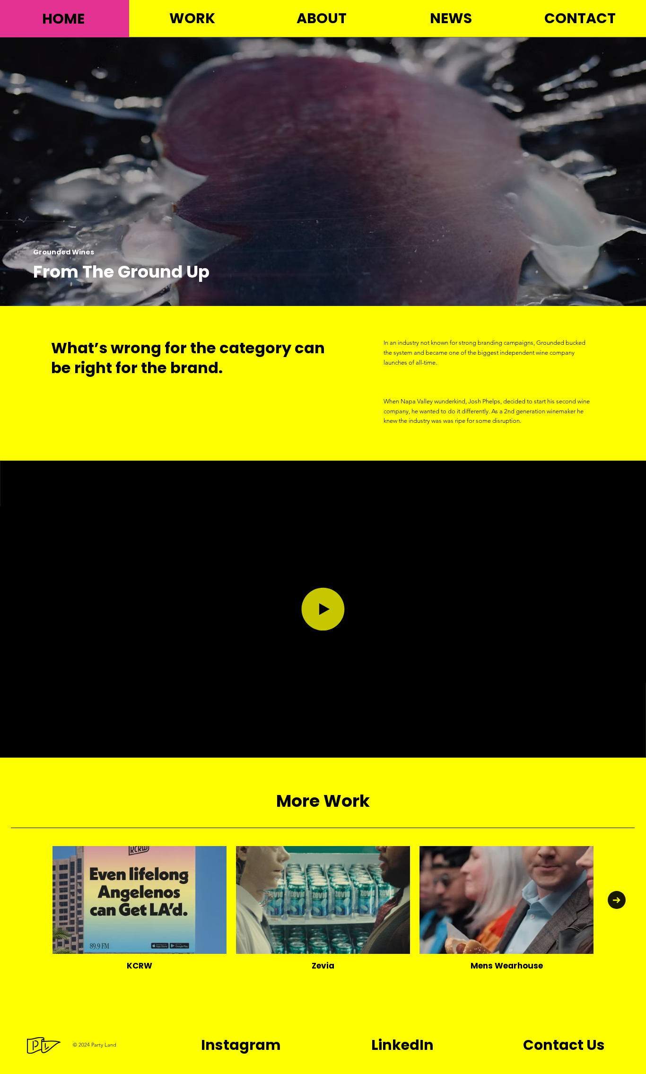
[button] (629, 746)
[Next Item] (617, 900)
